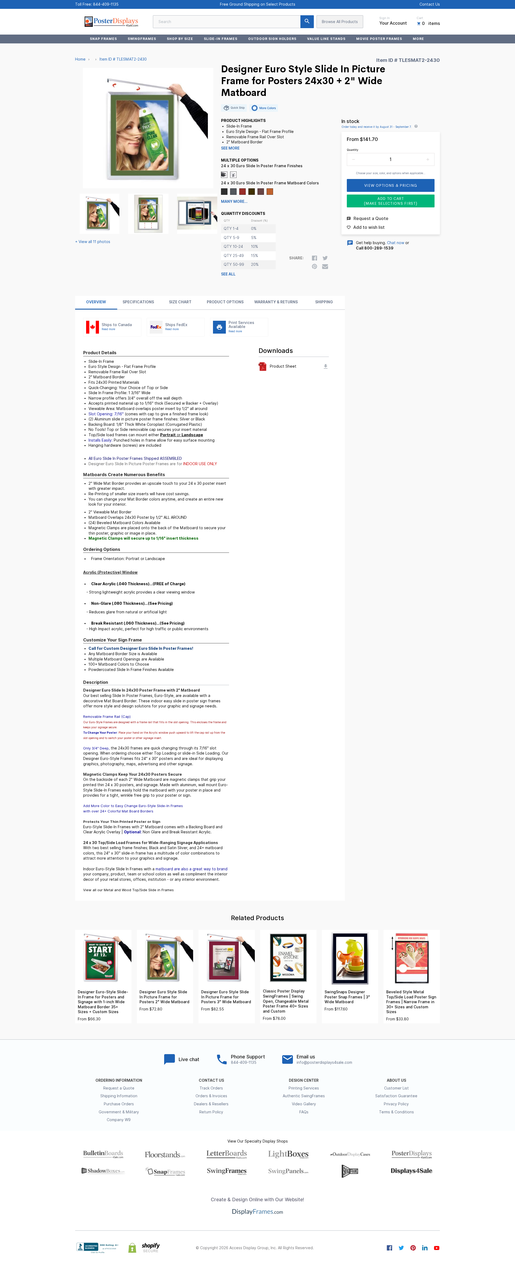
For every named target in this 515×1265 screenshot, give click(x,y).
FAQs (303, 1112)
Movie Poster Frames (379, 39)
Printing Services (304, 1088)
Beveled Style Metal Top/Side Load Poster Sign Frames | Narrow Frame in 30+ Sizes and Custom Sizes (411, 1002)
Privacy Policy (396, 1104)
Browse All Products (340, 22)
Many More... (234, 201)
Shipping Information (118, 1096)
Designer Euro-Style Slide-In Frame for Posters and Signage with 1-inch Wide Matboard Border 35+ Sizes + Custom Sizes (103, 1002)
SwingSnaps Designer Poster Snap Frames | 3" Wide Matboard (347, 997)
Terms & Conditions (396, 1112)
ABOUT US (396, 1080)
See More (230, 148)
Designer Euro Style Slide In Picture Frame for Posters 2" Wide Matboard (164, 997)
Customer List (396, 1088)
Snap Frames (103, 39)
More (418, 39)
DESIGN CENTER (304, 1080)
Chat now (395, 243)
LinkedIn (425, 1248)
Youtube (436, 1248)
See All (228, 274)
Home (80, 59)
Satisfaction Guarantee (396, 1096)
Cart (420, 18)
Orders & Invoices (211, 1096)
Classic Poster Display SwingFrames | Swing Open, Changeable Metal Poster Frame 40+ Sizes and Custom (286, 1001)
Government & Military (119, 1112)
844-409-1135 (106, 4)
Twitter (401, 1248)
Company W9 (119, 1120)
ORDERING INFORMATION (118, 1080)
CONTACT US (211, 1080)
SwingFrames (142, 39)
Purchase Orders (119, 1104)
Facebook (389, 1248)
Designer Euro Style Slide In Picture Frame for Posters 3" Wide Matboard (226, 997)
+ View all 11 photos (92, 242)
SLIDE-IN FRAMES (220, 39)
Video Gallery (304, 1104)
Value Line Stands (326, 39)
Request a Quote (118, 1088)
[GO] (307, 21)
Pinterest (413, 1248)
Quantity (352, 149)
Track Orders (211, 1088)
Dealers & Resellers (211, 1104)
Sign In (384, 18)
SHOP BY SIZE (180, 39)
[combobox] (233, 21)
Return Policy (211, 1112)
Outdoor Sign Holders (272, 39)
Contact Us (430, 4)
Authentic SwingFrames (304, 1096)
